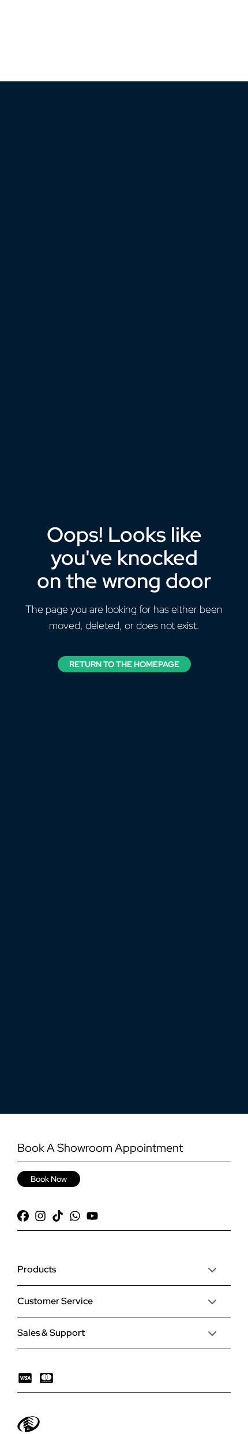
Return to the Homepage (124, 664)
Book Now (49, 1179)
